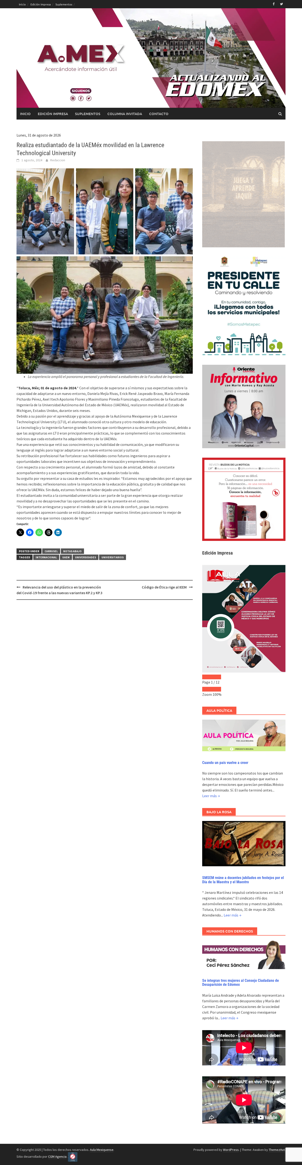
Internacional (46, 557)
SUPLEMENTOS (87, 113)
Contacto (158, 113)
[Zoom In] (216, 689)
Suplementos (63, 4)
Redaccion (57, 160)
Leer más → (211, 795)
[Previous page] (207, 677)
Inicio (22, 4)
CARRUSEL (51, 551)
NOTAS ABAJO (72, 551)
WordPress (231, 1150)
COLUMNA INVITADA (124, 113)
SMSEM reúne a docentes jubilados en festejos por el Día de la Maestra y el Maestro (243, 879)
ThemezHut (277, 1150)
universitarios (112, 557)
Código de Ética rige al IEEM (164, 587)
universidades (85, 557)
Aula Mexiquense (101, 1150)
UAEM (66, 557)
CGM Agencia (57, 1156)
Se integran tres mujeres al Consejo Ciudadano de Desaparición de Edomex (240, 982)
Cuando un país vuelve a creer (225, 762)
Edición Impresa (40, 4)
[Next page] (216, 677)
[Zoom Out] (207, 689)
